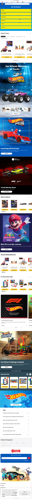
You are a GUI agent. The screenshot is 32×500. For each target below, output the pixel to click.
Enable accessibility (16, 0)
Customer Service (2, 487)
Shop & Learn (2, 485)
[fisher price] (18, 2)
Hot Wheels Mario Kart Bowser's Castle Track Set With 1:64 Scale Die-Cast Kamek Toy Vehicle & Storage (23, 268)
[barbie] (7, 2)
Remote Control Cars (19, 36)
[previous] (28, 33)
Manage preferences (25, 494)
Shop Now (16, 113)
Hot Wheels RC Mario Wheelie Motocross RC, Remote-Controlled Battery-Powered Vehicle (7, 54)
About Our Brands (2, 483)
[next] (30, 33)
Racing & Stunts (13, 36)
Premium (8, 36)
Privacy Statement (15, 492)
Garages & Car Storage (4, 38)
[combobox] (17, 4)
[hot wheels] (12, 2)
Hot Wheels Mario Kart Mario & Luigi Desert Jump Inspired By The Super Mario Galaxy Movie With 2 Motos (19, 54)
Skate (24, 36)
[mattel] (2, 2)
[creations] (23, 2)
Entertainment (3, 36)
